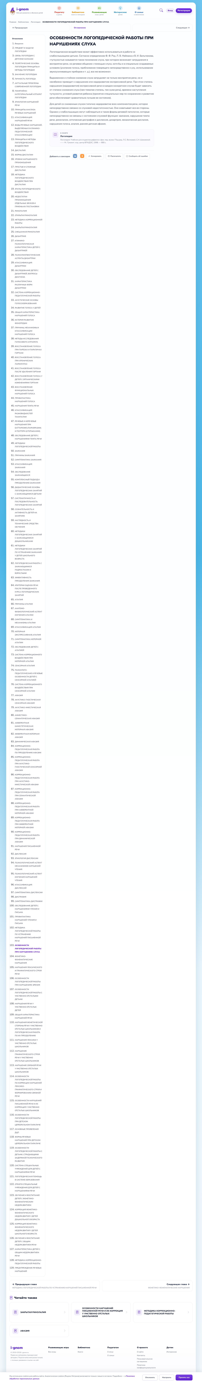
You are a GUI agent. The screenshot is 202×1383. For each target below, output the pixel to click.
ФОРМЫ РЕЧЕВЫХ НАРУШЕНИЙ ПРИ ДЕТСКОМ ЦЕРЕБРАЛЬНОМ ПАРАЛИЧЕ (28, 1140)
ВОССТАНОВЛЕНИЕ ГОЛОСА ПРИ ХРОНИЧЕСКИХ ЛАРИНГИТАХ (28, 360)
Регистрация (184, 10)
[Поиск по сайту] (162, 10)
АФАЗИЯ (19, 695)
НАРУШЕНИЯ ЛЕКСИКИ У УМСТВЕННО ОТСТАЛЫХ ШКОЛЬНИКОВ (26, 1043)
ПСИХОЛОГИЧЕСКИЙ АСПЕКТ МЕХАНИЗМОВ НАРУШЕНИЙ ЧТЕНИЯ (28, 866)
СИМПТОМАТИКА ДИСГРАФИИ (28, 901)
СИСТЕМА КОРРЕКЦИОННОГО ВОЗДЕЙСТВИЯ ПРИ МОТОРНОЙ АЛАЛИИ (28, 658)
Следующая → (183, 27)
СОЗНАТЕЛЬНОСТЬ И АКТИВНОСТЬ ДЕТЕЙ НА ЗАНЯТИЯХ (26, 512)
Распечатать (115, 156)
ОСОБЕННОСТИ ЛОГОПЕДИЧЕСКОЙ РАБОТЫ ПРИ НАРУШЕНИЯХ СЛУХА (28, 948)
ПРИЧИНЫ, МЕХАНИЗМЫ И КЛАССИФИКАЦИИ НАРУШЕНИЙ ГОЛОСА (27, 331)
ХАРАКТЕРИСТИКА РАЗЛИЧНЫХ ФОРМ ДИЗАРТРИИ (23, 284)
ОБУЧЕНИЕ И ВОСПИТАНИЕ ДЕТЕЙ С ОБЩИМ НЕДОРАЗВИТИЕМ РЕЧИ (27, 1241)
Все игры (52, 1352)
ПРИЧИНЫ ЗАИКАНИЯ (25, 455)
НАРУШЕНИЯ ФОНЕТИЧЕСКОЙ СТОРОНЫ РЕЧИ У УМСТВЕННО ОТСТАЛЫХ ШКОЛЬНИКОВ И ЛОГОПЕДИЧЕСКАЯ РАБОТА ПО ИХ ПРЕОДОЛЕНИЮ (29, 1029)
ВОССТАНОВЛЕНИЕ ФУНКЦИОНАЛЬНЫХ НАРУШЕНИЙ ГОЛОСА (25, 390)
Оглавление (80, 27)
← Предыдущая (19, 27)
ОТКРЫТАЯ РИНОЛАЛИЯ (26, 215)
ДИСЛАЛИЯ (20, 150)
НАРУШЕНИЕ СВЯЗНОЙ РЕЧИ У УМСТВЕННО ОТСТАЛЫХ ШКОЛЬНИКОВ (28, 1068)
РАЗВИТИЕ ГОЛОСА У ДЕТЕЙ (28, 308)
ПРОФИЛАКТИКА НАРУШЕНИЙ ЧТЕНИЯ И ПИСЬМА (26, 920)
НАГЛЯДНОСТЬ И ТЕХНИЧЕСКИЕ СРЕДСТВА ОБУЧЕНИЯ (26, 523)
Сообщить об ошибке (138, 156)
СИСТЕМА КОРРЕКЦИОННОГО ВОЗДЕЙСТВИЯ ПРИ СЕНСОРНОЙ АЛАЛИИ (28, 687)
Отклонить (150, 1377)
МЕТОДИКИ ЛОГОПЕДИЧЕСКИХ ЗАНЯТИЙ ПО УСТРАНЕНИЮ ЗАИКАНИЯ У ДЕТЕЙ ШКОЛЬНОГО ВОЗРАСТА (28, 552)
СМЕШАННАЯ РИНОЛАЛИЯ (27, 232)
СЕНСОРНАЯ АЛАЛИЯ (25, 665)
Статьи (110, 1352)
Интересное (172, 1352)
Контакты (141, 1355)
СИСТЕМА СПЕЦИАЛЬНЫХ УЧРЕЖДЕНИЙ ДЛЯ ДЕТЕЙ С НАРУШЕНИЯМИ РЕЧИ (27, 1168)
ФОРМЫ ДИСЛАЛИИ (24, 155)
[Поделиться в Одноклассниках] (82, 156)
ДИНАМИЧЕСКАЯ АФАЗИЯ (27, 741)
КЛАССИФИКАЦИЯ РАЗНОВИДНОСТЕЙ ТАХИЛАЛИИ (24, 413)
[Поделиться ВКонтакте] (75, 156)
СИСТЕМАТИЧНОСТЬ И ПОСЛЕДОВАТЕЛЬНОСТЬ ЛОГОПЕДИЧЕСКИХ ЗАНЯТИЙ (28, 501)
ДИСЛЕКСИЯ (20, 854)
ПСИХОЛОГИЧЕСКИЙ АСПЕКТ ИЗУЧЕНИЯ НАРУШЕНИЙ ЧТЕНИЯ (28, 877)
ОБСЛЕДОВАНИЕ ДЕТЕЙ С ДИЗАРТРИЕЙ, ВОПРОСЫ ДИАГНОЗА (26, 273)
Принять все (184, 1377)
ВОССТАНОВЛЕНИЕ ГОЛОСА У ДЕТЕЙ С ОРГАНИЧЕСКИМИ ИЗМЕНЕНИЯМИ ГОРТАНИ (28, 379)
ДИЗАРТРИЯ (20, 236)
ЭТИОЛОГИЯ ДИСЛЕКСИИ (26, 858)
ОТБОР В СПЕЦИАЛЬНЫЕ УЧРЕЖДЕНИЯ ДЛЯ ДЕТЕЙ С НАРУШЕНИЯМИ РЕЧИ (27, 1187)
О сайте (140, 1352)
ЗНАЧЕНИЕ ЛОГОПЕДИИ (26, 74)
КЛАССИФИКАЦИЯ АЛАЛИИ (28, 627)
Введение (19, 43)
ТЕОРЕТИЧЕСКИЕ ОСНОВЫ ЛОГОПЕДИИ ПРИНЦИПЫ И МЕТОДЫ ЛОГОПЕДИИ (27, 66)
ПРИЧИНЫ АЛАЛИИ (24, 604)
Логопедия (35, 22)
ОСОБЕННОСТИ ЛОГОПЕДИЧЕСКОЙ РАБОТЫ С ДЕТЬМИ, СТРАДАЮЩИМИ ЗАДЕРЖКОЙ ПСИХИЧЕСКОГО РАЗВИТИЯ (28, 1154)
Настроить (166, 1377)
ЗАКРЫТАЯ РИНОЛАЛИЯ (26, 227)
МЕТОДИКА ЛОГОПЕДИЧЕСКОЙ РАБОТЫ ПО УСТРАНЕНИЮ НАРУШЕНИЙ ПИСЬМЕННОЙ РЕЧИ (28, 934)
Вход (170, 10)
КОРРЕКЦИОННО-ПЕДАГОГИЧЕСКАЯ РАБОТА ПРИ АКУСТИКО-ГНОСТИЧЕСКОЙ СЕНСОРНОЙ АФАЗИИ (28, 764)
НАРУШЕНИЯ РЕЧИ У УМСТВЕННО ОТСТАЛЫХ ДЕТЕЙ (26, 1007)
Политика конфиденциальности (146, 1366)
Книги (80, 1352)
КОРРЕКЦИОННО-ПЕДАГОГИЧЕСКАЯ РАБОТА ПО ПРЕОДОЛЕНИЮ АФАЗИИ (28, 749)
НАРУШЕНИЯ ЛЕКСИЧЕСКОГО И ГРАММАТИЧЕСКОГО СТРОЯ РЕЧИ (28, 970)
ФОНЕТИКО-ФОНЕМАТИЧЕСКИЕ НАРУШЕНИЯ (24, 959)
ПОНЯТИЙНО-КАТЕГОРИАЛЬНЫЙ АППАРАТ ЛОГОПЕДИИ (28, 94)
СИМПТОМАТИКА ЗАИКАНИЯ (28, 460)
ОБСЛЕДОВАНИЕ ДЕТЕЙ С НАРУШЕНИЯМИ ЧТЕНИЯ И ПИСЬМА (27, 909)
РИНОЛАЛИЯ (21, 211)
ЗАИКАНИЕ (20, 451)
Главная (12, 22)
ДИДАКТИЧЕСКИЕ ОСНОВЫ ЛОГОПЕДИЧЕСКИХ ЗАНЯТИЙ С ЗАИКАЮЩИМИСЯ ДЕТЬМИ (28, 490)
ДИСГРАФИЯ (20, 897)
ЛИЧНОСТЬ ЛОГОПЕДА (25, 79)
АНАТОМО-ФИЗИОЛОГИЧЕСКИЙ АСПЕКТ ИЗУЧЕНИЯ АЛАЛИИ (28, 611)
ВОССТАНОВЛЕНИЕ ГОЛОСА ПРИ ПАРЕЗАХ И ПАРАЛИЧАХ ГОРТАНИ (28, 349)
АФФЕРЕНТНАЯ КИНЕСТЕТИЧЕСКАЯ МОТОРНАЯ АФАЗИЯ (24, 726)
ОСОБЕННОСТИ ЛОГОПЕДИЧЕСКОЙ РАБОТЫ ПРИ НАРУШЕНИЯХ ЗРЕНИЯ (28, 981)
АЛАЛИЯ (19, 599)
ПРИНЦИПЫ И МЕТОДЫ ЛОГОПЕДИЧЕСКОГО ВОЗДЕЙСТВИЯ (25, 142)
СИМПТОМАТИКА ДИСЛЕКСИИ (29, 892)
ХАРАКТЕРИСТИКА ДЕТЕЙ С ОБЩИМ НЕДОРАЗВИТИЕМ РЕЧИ (27, 1252)
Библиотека (23, 22)
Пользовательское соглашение (145, 1360)
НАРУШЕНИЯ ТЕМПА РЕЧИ (27, 406)
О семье (110, 1355)
